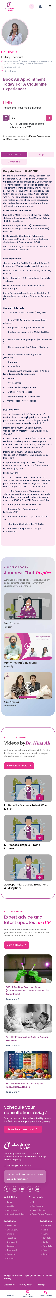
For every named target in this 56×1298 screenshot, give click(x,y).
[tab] (14, 154)
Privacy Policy (25, 1284)
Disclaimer (9, 1284)
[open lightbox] (28, 606)
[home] (15, 6)
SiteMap (41, 1284)
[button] (50, 6)
